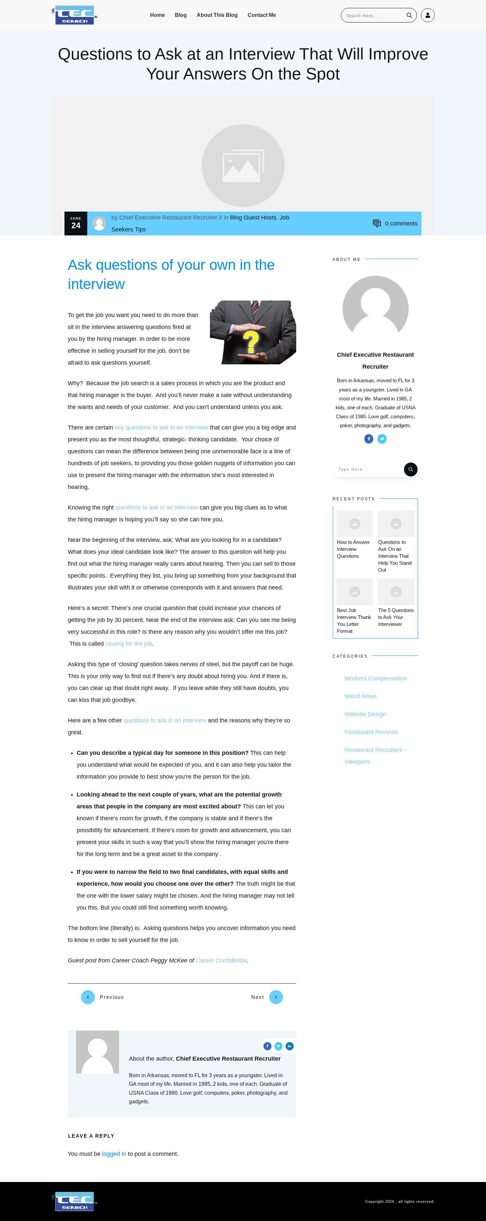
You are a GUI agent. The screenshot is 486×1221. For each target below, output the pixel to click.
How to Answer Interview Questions (353, 549)
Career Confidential (221, 960)
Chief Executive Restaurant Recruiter (168, 217)
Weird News (360, 696)
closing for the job (128, 643)
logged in (114, 1154)
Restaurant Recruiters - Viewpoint (375, 756)
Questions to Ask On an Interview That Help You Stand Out (395, 556)
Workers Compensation (375, 678)
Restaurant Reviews (371, 732)
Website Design (365, 714)
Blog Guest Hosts (253, 217)
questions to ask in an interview (156, 507)
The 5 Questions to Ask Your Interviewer (396, 617)
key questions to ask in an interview (161, 427)
